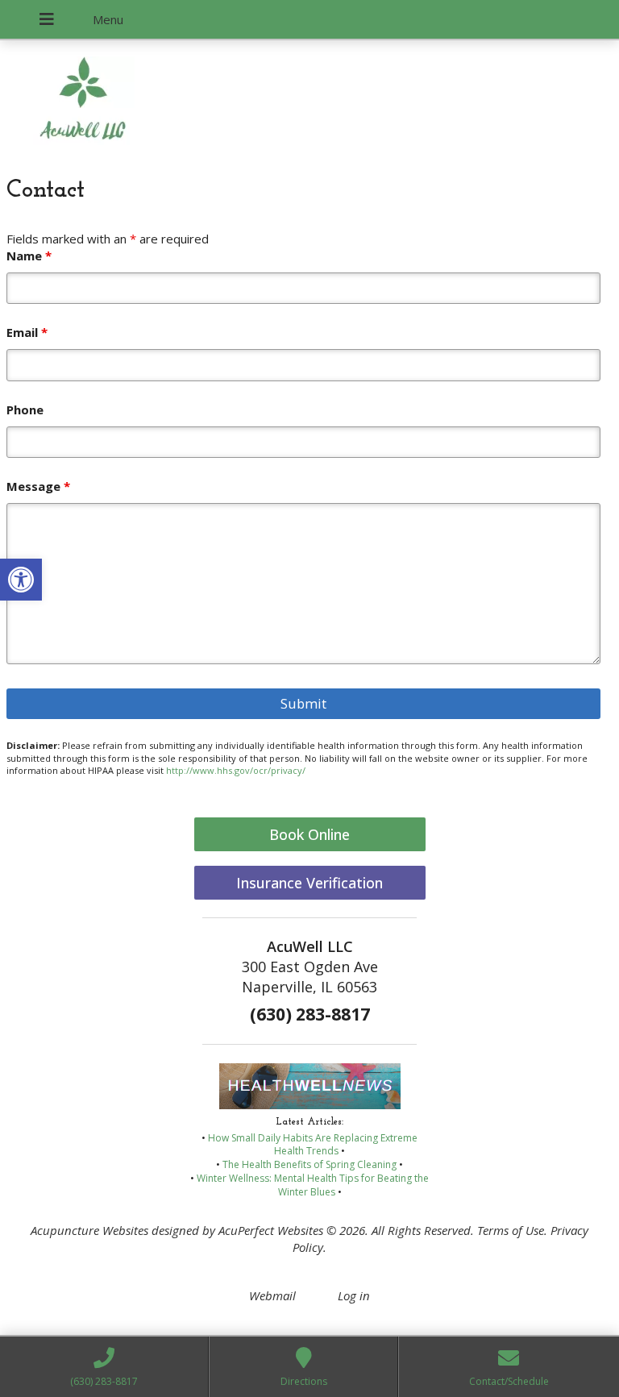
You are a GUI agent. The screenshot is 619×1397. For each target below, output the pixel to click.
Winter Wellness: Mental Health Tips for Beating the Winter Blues (313, 1185)
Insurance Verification (309, 882)
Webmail (272, 1295)
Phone (25, 409)
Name (29, 255)
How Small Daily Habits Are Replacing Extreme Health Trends (313, 1144)
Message (38, 486)
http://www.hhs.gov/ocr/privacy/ (235, 770)
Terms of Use (510, 1230)
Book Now (117, 114)
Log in (354, 1295)
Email (27, 332)
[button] (21, 580)
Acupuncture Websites (89, 1230)
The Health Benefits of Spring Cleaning (309, 1164)
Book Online (309, 834)
